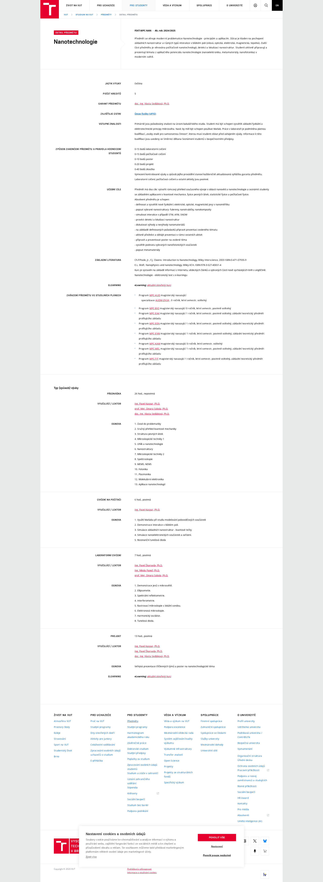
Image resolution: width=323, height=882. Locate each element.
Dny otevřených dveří (103, 732)
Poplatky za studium (138, 758)
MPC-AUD (154, 295)
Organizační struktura (250, 755)
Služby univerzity (210, 738)
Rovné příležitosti (247, 786)
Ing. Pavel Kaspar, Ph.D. (147, 403)
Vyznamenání (245, 748)
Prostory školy (62, 727)
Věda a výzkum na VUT (177, 721)
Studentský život (63, 750)
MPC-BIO (154, 308)
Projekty (168, 766)
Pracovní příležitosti (253, 770)
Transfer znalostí (173, 754)
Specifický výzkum (174, 782)
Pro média (243, 809)
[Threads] (245, 841)
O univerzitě (234, 5)
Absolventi (248, 815)
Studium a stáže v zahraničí (142, 773)
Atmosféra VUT (62, 721)
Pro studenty (139, 5)
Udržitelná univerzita (249, 727)
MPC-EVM (154, 333)
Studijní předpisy (136, 753)
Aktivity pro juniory (101, 738)
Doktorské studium (138, 748)
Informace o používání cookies (142, 872)
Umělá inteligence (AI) (250, 821)
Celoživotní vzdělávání (103, 744)
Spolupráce (204, 5)
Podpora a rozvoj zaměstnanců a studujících (252, 778)
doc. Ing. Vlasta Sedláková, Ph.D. (152, 103)
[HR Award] (265, 874)
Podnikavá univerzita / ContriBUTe (250, 735)
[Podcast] (255, 851)
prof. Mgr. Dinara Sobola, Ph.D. (151, 408)
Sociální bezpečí (136, 799)
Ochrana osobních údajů (251, 766)
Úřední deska (245, 760)
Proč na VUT (97, 721)
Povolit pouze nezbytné (217, 855)
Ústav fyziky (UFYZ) (145, 113)
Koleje (57, 732)
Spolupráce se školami (213, 732)
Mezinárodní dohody (212, 744)
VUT (66, 14)
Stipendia (132, 787)
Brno (56, 756)
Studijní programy (101, 727)
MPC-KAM (154, 343)
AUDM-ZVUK (162, 300)
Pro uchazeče (106, 5)
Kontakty (242, 803)
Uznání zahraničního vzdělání (138, 781)
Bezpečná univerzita (249, 743)
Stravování (60, 738)
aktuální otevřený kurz (159, 285)
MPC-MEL (154, 348)
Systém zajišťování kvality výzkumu (178, 741)
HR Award (243, 797)
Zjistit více (91, 857)
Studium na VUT (84, 14)
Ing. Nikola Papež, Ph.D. (147, 570)
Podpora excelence (174, 727)
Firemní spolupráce (211, 721)
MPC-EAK (154, 313)
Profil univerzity (246, 721)
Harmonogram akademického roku (138, 735)
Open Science (171, 760)
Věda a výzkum (172, 5)
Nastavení (217, 846)
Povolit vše (217, 837)
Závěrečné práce (136, 743)
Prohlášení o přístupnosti (139, 869)
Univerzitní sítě (209, 750)
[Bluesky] (265, 841)
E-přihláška (97, 760)
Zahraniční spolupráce (213, 727)
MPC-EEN (154, 323)
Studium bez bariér (138, 805)
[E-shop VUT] (265, 851)
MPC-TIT (153, 358)
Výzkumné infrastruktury (178, 748)
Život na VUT (74, 5)
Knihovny (136, 793)
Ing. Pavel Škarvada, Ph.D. (149, 565)
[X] (255, 841)
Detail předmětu (128, 14)
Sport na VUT (61, 744)
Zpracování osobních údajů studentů (142, 767)
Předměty (106, 14)
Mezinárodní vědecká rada (179, 732)
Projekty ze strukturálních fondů (178, 774)
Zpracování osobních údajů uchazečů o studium (105, 752)
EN (277, 5)
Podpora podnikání (137, 811)
